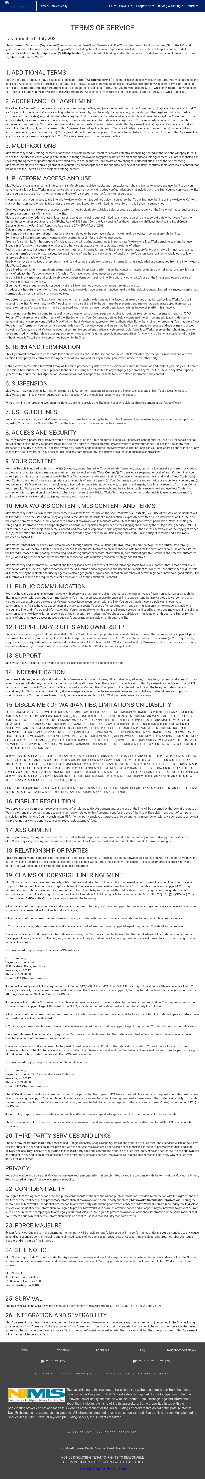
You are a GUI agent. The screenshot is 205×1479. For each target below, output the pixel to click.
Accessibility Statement (111, 1374)
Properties (145, 8)
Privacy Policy (73, 1374)
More (193, 8)
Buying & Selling (171, 8)
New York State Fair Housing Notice (103, 1469)
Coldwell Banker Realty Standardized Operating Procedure (102, 1448)
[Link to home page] (20, 6)
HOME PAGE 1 (121, 8)
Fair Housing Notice (153, 1374)
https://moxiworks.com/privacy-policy (50, 1179)
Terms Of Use (46, 1374)
